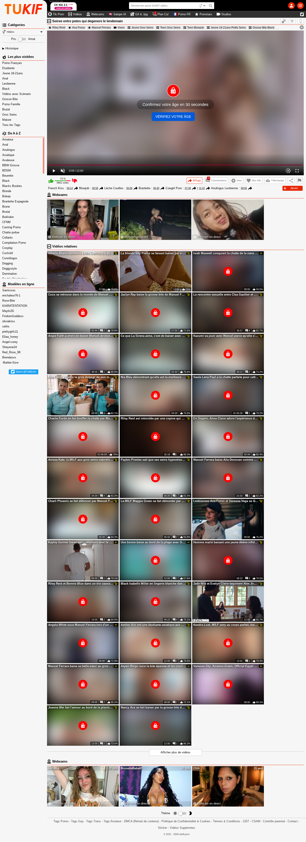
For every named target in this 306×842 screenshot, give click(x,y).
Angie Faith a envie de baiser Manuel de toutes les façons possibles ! (80, 336)
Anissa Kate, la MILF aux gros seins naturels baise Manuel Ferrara (80, 459)
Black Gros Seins (291, 27)
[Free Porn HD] (23, 9)
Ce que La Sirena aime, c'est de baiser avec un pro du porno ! (153, 336)
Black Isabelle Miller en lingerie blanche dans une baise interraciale (153, 583)
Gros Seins (10, 114)
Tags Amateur (112, 821)
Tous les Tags (11, 125)
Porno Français (12, 63)
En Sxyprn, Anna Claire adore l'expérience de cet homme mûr (225, 418)
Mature (7, 119)
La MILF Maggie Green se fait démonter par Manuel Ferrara (153, 501)
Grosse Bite (10, 99)
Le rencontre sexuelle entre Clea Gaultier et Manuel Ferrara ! (225, 294)
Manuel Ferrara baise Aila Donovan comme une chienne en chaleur (225, 459)
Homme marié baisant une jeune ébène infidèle (225, 542)
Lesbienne (9, 83)
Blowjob (84, 188)
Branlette (144, 188)
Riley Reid (58, 27)
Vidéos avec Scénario (17, 94)
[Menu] (300, 5)
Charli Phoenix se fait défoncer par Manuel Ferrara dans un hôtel (80, 501)
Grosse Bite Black (263, 27)
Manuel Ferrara (101, 27)
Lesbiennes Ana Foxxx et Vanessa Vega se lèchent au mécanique (225, 501)
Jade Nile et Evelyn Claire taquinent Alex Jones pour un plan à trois (225, 583)
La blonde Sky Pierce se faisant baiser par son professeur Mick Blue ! (153, 253)
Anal (5, 78)
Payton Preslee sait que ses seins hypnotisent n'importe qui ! (153, 459)
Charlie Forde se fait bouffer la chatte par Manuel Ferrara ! (80, 418)
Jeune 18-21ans (13, 73)
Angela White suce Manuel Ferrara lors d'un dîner (80, 625)
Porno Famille (11, 104)
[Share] (291, 181)
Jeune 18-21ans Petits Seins (228, 27)
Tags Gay (77, 821)
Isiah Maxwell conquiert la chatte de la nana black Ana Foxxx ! (225, 253)
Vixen (121, 27)
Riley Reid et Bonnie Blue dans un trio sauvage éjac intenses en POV (80, 583)
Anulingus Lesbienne (224, 188)
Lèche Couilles (113, 188)
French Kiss (56, 188)
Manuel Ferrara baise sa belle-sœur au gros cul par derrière (80, 666)
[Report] (299, 181)
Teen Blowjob (195, 27)
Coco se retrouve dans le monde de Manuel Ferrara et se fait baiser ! (80, 294)
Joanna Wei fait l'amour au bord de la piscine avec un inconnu (80, 707)
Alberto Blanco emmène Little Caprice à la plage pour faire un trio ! (80, 253)
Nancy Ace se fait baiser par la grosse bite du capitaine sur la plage (153, 707)
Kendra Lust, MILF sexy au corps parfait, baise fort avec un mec (225, 625)
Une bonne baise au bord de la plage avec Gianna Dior (153, 542)
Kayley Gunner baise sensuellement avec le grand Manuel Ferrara (80, 542)
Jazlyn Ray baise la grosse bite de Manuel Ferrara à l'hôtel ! (153, 294)
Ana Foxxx (78, 27)
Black (6, 88)
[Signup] (291, 5)
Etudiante (8, 68)
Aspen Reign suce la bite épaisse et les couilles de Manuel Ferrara (153, 666)
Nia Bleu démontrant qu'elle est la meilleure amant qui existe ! (153, 377)
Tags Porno (61, 821)
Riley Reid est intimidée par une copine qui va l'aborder (153, 418)
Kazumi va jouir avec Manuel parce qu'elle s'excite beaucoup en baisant (225, 336)
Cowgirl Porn (174, 188)
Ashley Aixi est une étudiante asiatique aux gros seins (153, 625)
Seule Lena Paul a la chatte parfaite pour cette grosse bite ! (225, 377)
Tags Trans (93, 821)
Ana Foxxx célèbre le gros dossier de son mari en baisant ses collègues (80, 377)
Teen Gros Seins (170, 27)
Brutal (6, 109)
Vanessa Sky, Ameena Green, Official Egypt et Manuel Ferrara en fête (225, 666)
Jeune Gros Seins (142, 27)
